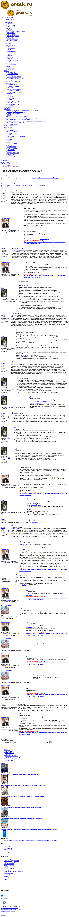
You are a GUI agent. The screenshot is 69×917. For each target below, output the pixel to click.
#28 (20, 713)
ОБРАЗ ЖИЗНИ (8, 873)
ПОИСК (6, 851)
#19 (16, 574)
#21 (21, 609)
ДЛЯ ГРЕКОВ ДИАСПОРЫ (12, 757)
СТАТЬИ (6, 852)
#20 (27, 590)
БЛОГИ (6, 879)
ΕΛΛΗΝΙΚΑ (4, 19)
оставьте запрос (44, 239)
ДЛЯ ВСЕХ (7, 754)
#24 (27, 656)
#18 (20, 541)
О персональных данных (8, 911)
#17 (12, 525)
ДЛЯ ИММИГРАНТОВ (11, 756)
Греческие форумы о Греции (9, 185)
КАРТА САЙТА (8, 849)
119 (9, 579)
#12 (15, 427)
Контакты (11, 19)
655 (9, 299)
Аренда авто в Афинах (26, 482)
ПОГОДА (7, 870)
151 (9, 707)
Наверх (3, 915)
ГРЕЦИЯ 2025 (8, 859)
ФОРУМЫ (7, 750)
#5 (19, 280)
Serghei (3, 576)
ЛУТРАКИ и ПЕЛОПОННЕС (37, 185)
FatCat (2, 288)
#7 (17, 329)
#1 (12, 191)
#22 (27, 622)
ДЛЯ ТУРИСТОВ (9, 753)
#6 (11, 312)
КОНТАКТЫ (8, 848)
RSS (2, 188)
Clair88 (3, 193)
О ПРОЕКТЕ (8, 846)
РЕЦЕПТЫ (7, 874)
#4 (25, 261)
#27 (19, 702)
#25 (33, 674)
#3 (12, 247)
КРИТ (6, 867)
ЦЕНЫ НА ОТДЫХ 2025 (11, 861)
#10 (30, 397)
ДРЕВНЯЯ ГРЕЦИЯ (10, 862)
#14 (21, 466)
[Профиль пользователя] (5, 227)
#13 (16, 449)
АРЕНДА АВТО (9, 868)
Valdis (2, 704)
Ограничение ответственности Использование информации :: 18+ (11, 908)
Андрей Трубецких (6, 605)
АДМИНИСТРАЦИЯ (10, 760)
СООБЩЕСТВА (9, 877)
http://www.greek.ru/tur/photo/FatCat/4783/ (40, 403)
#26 (27, 688)
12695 (10, 230)
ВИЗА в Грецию (8, 751)
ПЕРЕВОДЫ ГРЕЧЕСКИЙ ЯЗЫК (14, 871)
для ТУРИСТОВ (23, 185)
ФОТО (6, 876)
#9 (17, 377)
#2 (25, 207)
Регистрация (9, 17)
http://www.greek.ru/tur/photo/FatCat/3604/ (40, 401)
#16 (30, 519)
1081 (9, 617)
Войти (2, 17)
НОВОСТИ (4, 763)
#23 (33, 642)
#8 (12, 361)
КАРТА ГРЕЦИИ (9, 865)
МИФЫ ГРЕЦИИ (9, 864)
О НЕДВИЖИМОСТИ (10, 759)
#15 (28, 498)
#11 (13, 412)
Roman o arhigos (5, 218)
